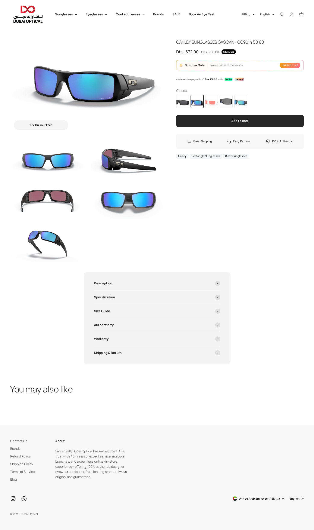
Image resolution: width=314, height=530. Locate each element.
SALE (176, 14)
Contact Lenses (128, 14)
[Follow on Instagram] (13, 499)
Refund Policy (20, 456)
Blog (13, 479)
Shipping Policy (21, 464)
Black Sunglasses (236, 156)
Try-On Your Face (41, 125)
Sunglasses (64, 14)
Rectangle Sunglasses (206, 156)
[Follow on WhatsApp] (24, 499)
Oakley (182, 156)
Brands (158, 14)
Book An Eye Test (202, 14)
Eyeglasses (94, 14)
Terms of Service (22, 471)
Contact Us (18, 441)
